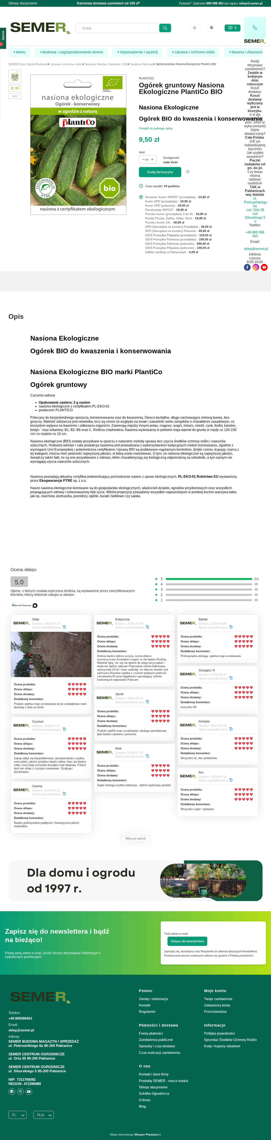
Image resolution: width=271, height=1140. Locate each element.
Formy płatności (151, 1033)
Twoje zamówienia (218, 999)
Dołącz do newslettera (187, 941)
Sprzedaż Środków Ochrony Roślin (230, 1040)
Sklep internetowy (134, 1134)
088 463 (217, 3)
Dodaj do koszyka (160, 172)
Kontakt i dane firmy (154, 1074)
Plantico (146, 78)
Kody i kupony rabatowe (222, 1046)
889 (209, 3)
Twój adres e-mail (176, 933)
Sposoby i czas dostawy (157, 1046)
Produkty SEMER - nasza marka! (163, 1081)
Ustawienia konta (217, 1005)
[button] (165, 28)
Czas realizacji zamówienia (159, 1052)
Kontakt (144, 1005)
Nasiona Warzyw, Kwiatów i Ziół (106, 64)
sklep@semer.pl (251, 3)
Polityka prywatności (219, 1033)
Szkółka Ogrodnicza (154, 1093)
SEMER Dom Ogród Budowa (27, 64)
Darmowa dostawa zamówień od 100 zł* (108, 3)
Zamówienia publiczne (156, 1040)
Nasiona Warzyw (141, 64)
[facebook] (247, 267)
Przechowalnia (215, 1011)
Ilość (142, 152)
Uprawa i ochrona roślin (66, 64)
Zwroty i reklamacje (153, 999)
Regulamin (147, 1011)
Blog (142, 1106)
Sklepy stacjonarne (22, 3)
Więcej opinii (135, 838)
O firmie (145, 1100)
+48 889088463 (20, 1018)
